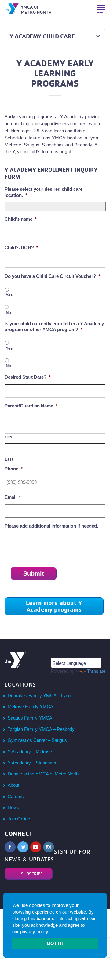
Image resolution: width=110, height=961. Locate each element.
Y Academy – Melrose (30, 751)
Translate (96, 671)
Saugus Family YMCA (30, 717)
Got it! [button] (55, 943)
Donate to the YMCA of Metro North (43, 773)
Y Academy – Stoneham (32, 762)
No (8, 312)
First (9, 437)
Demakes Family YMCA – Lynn (39, 695)
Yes (9, 295)
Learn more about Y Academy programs (54, 606)
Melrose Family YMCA (30, 706)
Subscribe (32, 873)
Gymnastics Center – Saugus (37, 740)
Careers (16, 796)
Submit (33, 573)
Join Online (19, 818)
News (13, 807)
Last (9, 459)
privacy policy (34, 931)
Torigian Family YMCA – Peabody (41, 729)
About (13, 785)
